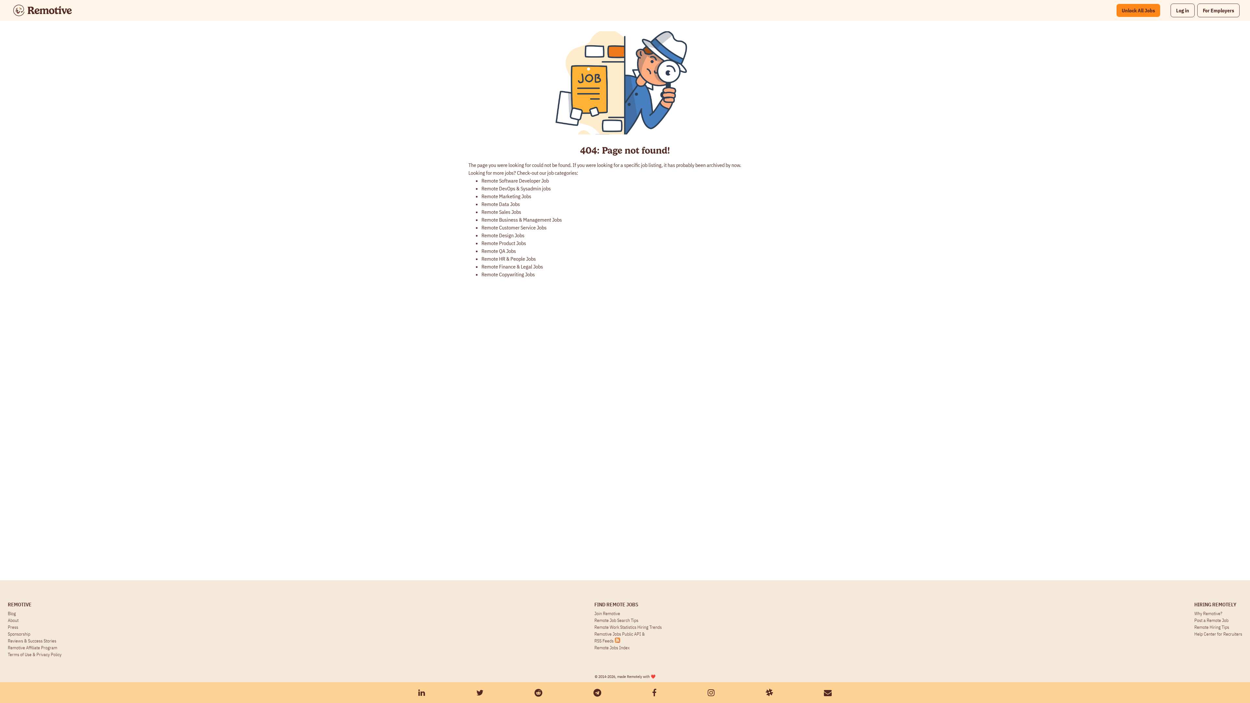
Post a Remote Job (1211, 620)
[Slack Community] (769, 692)
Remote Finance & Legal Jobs (512, 266)
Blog (12, 613)
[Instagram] (711, 692)
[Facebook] (654, 692)
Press (13, 627)
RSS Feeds (604, 641)
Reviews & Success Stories (32, 641)
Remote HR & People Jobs (508, 258)
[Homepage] (42, 10)
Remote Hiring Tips (1211, 627)
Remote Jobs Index (612, 648)
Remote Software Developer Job (515, 180)
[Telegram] (597, 692)
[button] (1183, 10)
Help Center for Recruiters (1218, 634)
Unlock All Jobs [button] (1138, 10)
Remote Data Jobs (500, 204)
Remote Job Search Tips (616, 620)
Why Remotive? (1208, 613)
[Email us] (828, 692)
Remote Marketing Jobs (506, 196)
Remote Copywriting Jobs (508, 274)
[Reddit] (538, 692)
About (13, 620)
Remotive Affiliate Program (32, 648)
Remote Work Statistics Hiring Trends (628, 627)
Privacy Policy (49, 654)
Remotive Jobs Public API (618, 634)
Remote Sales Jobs (501, 212)
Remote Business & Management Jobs (521, 219)
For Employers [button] (1218, 10)
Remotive (20, 604)
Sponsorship (19, 634)
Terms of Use (20, 654)
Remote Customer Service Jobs (514, 227)
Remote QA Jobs (498, 251)
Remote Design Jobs (502, 235)
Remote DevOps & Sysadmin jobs (516, 188)
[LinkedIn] (421, 692)
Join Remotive (607, 613)
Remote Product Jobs (503, 243)
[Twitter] (479, 692)
